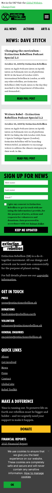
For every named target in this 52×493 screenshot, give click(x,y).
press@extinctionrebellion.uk (19, 302)
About (5, 356)
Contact (6, 378)
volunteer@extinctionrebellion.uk (21, 325)
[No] (48, 451)
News (4, 367)
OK (12, 485)
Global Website (34, 2)
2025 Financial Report (14, 443)
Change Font (8, 6)
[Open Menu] (47, 17)
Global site (7, 384)
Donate (26, 429)
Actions (28, 29)
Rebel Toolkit (9, 389)
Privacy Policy (37, 223)
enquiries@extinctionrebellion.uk (21, 336)
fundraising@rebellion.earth (18, 314)
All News (10, 29)
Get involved (8, 362)
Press (4, 373)
